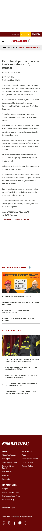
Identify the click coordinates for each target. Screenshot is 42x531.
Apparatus (7, 219)
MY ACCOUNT (25, 34)
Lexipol (16, 517)
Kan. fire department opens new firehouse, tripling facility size (21, 384)
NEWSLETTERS (14, 34)
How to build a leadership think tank (16, 296)
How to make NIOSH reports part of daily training (18, 319)
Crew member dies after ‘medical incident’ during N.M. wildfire (21, 368)
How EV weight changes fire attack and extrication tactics (17, 311)
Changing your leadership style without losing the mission (20, 303)
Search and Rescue (22, 219)
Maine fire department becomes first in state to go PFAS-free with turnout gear (22, 360)
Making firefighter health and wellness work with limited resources (20, 392)
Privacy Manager (8, 508)
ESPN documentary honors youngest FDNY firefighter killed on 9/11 (22, 376)
